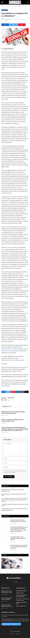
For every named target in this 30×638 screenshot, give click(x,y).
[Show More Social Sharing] (27, 24)
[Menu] (2, 2)
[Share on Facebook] (5, 24)
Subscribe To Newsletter (11, 624)
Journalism (4, 10)
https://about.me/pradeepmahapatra (14, 360)
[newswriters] (15, 2)
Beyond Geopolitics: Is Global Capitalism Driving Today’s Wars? (6, 599)
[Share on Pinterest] (22, 24)
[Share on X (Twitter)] (13, 24)
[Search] (28, 2)
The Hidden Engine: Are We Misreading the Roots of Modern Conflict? (18, 538)
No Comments (22, 19)
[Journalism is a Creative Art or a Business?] (15, 37)
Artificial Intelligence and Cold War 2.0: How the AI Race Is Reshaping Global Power (18, 547)
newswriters (8, 19)
